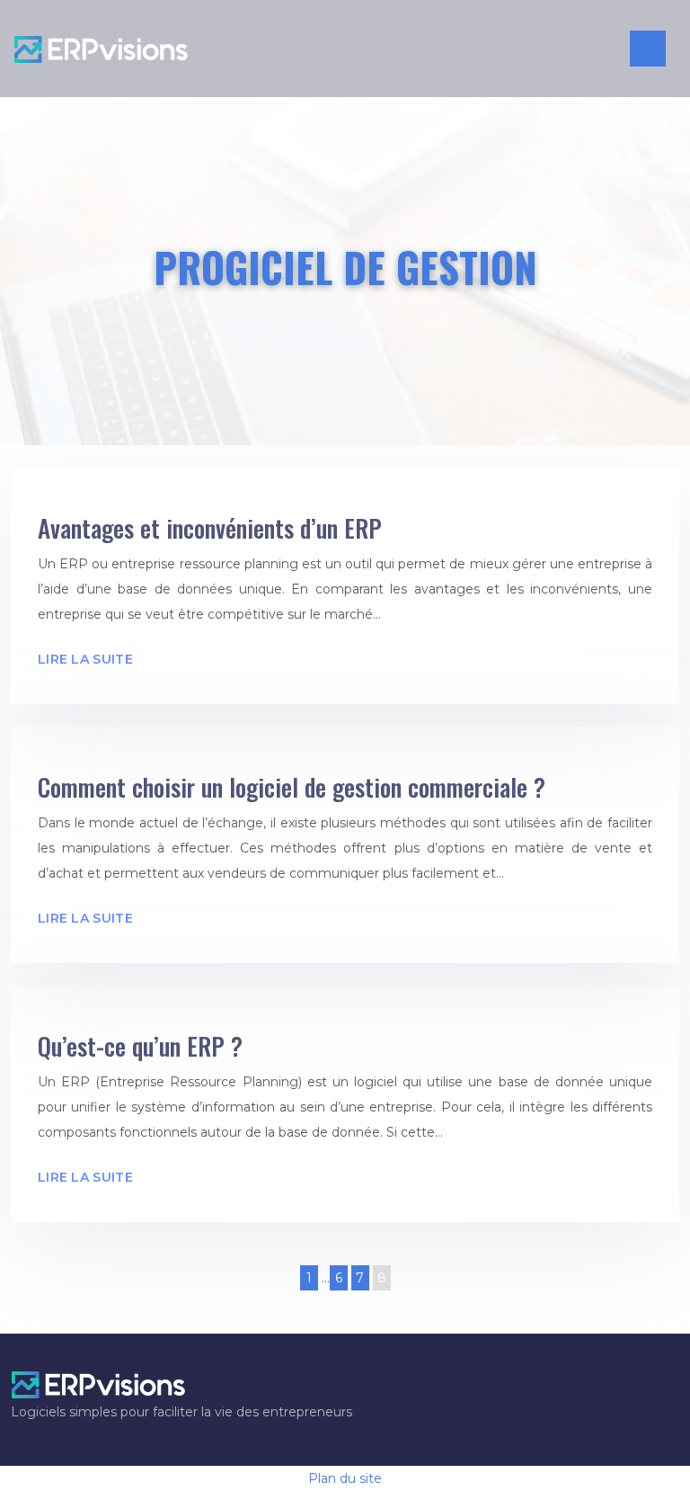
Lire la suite (85, 659)
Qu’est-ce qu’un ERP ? (140, 1046)
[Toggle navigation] (648, 48)
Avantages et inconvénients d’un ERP (210, 528)
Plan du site (345, 1478)
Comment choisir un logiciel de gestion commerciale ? (291, 787)
